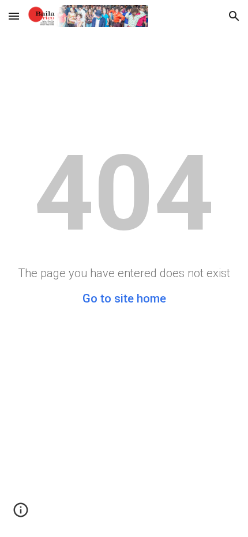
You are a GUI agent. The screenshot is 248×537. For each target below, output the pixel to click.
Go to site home (124, 298)
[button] (14, 16)
